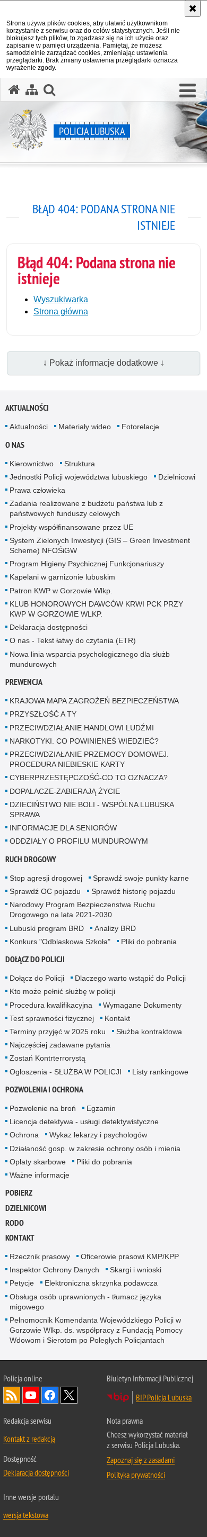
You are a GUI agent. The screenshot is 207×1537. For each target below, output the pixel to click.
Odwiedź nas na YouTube (30, 1395)
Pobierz (18, 1192)
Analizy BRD (115, 928)
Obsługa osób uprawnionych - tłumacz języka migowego (85, 1301)
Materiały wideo (84, 426)
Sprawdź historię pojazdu (133, 891)
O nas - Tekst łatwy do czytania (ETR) (73, 640)
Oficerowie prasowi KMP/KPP (130, 1256)
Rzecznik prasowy (40, 1256)
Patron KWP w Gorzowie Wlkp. (61, 590)
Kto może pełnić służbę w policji (62, 991)
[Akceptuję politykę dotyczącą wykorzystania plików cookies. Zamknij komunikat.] (193, 8)
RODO (14, 1222)
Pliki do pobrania (149, 941)
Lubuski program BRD (47, 928)
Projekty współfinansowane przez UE (71, 527)
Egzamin (101, 1108)
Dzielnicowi (176, 477)
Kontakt (117, 1018)
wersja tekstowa (25, 1514)
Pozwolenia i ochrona (44, 1089)
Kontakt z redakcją (29, 1438)
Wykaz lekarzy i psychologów (98, 1135)
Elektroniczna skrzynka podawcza (101, 1283)
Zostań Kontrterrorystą (47, 1058)
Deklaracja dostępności (49, 627)
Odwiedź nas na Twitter (69, 1395)
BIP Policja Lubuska (164, 1397)
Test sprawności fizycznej (52, 1018)
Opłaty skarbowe (38, 1162)
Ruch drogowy (30, 859)
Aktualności (27, 407)
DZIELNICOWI (26, 1208)
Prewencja (23, 682)
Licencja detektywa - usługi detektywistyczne (84, 1121)
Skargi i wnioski (135, 1269)
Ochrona (24, 1135)
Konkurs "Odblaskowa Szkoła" (60, 941)
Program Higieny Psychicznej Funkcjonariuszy (87, 563)
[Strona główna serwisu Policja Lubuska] (14, 89)
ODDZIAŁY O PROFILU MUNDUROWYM (79, 841)
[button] (187, 91)
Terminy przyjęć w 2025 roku (58, 1031)
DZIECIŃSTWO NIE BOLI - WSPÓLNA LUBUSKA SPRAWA (92, 809)
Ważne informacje (40, 1175)
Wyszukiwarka (60, 299)
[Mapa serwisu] (31, 89)
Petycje (22, 1283)
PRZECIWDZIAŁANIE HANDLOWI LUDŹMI (82, 728)
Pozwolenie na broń (43, 1108)
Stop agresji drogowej (46, 878)
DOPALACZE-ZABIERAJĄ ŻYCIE (65, 791)
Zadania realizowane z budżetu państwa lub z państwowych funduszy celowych (86, 508)
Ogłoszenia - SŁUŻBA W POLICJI (66, 1072)
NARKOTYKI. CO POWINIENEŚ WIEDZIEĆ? (84, 741)
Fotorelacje (140, 426)
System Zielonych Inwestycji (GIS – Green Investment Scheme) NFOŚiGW (100, 545)
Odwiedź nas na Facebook (49, 1395)
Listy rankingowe (160, 1072)
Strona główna (60, 311)
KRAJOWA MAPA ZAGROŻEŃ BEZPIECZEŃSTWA (94, 701)
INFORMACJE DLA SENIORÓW (63, 828)
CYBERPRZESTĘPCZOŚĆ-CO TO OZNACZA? (89, 777)
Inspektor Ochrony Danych (54, 1269)
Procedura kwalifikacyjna (51, 1005)
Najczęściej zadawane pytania (60, 1045)
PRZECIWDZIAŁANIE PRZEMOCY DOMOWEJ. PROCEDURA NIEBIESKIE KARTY (89, 759)
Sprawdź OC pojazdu (45, 891)
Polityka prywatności (136, 1474)
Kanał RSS (11, 1395)
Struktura (79, 463)
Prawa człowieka (37, 490)
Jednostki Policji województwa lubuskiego (79, 477)
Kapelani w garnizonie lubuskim (62, 577)
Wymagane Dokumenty (142, 1005)
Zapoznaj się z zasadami (141, 1459)
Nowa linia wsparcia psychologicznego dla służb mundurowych (90, 659)
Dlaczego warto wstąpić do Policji (130, 978)
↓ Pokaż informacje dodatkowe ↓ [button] (104, 362)
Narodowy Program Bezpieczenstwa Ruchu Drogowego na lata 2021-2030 (82, 909)
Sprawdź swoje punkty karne (141, 878)
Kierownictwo (32, 463)
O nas (14, 444)
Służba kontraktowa (149, 1031)
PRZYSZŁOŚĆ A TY (43, 714)
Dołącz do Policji (35, 959)
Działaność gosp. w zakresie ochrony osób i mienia (95, 1148)
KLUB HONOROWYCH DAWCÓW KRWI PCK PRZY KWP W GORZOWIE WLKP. (96, 609)
